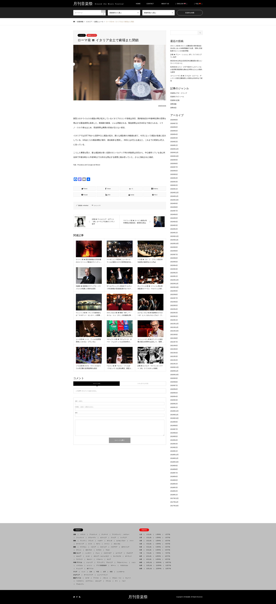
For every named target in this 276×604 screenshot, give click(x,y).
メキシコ (105, 578)
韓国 (111, 571)
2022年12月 (174, 280)
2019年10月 (174, 418)
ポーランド (128, 556)
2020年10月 (174, 374)
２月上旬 (149, 537)
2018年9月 (174, 465)
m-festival (85, 205)
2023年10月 (174, 243)
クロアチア (114, 547)
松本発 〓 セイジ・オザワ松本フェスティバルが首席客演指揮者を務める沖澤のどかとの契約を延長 (186, 69)
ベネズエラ (79, 581)
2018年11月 (174, 458)
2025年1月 (174, 189)
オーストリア (80, 544)
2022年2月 (174, 316)
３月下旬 (167, 540)
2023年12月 (174, 236)
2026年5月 (174, 131)
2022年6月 (174, 302)
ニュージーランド (102, 575)
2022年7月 (174, 298)
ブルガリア (129, 553)
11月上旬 (149, 565)
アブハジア (99, 562)
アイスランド (115, 534)
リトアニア (123, 537)
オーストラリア (88, 575)
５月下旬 (167, 547)
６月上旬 (149, 550)
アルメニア (109, 562)
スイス (90, 544)
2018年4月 (174, 484)
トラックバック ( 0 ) (142, 383)
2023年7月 (174, 254)
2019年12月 (174, 411)
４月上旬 (149, 544)
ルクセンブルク (121, 540)
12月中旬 (159, 568)
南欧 (75, 547)
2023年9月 (174, 247)
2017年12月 (174, 498)
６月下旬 (167, 550)
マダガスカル (123, 565)
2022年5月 (174, 305)
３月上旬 (149, 540)
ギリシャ (79, 550)
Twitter (74, 597)
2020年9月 (174, 378)
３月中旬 (158, 540)
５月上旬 (149, 547)
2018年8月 (174, 469)
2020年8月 (174, 382)
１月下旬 (167, 534)
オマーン (113, 565)
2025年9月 (174, 160)
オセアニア (77, 575)
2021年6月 (174, 345)
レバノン (89, 565)
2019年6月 (174, 433)
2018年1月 (174, 495)
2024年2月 (174, 229)
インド (83, 571)
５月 (141, 547)
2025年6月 (174, 171)
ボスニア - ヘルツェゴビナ (101, 556)
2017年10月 (174, 506)
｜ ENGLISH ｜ (181, 4)
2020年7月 (174, 385)
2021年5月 (174, 349)
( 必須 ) (78, 401)
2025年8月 (174, 163)
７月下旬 (167, 553)
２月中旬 (158, 537)
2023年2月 (174, 273)
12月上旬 (149, 568)
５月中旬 (158, 547)
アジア (75, 571)
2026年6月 (174, 127)
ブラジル (108, 581)
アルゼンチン (79, 584)
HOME (138, 4)
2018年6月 (174, 476)
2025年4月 (174, 178)
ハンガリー (88, 553)
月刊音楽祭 (138, 597)
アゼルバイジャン (122, 562)
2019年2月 (174, 447)
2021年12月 (174, 324)
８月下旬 (167, 556)
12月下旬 (168, 568)
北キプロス (88, 550)
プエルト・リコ (116, 578)
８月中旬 (158, 556)
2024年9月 (174, 203)
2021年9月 (174, 334)
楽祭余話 (173, 107)
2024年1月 (174, 233)
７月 (141, 553)
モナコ (98, 544)
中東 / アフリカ (78, 562)
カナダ (87, 578)
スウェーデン (92, 537)
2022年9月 (174, 291)
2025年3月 (174, 182)
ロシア (109, 559)
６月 (141, 550)
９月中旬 (158, 559)
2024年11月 (174, 196)
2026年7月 (174, 123)
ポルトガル (117, 544)
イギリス (83, 534)
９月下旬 (167, 559)
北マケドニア (125, 547)
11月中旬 (159, 565)
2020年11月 (174, 371)
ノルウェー (126, 534)
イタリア (81, 35)
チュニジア (79, 568)
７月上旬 (149, 553)
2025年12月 (174, 149)
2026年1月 (174, 145)
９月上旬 (149, 559)
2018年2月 (174, 491)
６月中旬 (158, 550)
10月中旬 (159, 562)
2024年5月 (174, 218)
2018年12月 (174, 454)
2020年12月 (174, 367)
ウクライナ (79, 559)
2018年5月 (174, 480)
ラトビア (113, 537)
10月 (141, 562)
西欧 (75, 540)
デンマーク (104, 534)
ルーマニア (118, 553)
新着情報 (80, 22)
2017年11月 (174, 502)
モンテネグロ (117, 556)
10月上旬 (149, 562)
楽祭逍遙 (173, 104)
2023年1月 (174, 276)
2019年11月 (174, 415)
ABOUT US (165, 4)
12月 (141, 568)
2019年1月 (174, 451)
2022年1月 (174, 320)
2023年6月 (174, 258)
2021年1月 (174, 364)
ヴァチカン (83, 547)
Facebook (77, 597)
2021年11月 (174, 327)
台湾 (104, 571)
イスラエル (79, 565)
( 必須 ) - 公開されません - (84, 407)
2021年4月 (174, 353)
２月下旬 (167, 537)
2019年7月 (174, 429)
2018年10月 (174, 462)
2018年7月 (174, 473)
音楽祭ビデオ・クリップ (178, 93)
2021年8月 (174, 338)
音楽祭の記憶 (174, 100)
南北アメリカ (77, 578)
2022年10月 (174, 287)
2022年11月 (174, 283)
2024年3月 (174, 225)
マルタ (107, 550)
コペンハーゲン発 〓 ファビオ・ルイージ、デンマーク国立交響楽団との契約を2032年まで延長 (186, 78)
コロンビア (98, 581)
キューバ (128, 578)
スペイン (107, 544)
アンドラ (82, 540)
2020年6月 (174, 389)
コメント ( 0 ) (96, 383)
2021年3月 (174, 356)
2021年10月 (174, 331)
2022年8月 (174, 294)
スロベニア (103, 547)
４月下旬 (167, 544)
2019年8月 (174, 425)
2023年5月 (174, 262)
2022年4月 (174, 309)
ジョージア (89, 562)
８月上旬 (149, 556)
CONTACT (150, 4)
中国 (97, 571)
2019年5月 (174, 436)
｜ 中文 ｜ (198, 4)
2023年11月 (174, 240)
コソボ (87, 556)
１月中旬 (158, 534)
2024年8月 (174, 207)
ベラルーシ (99, 559)
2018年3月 (174, 487)
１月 (141, 534)
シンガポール (120, 571)
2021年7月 (174, 342)
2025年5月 (174, 174)
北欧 (75, 534)
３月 (141, 540)
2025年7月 (174, 167)
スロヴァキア (107, 553)
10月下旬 (168, 562)
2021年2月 (174, 360)
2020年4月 (174, 396)
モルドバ (89, 559)
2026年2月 (174, 141)
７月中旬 (158, 553)
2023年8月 (174, 251)
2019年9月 (174, 422)
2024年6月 (174, 214)
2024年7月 (174, 211)
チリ (116, 581)
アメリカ (96, 578)
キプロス (99, 550)
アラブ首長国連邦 (101, 565)
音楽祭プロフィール (177, 96)
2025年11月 (174, 152)
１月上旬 (149, 534)
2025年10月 (174, 156)
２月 (141, 537)
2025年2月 (174, 185)
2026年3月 (174, 138)
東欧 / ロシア (77, 553)
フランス (91, 540)
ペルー (124, 581)
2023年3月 (174, 269)
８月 (141, 556)
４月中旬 (158, 544)
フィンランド (80, 537)
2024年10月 (174, 200)
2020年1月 (174, 407)
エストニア (103, 537)
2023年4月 (174, 265)
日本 (90, 571)
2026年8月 (174, 120)
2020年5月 (174, 393)
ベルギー (100, 540)
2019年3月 (174, 444)
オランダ (109, 540)
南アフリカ (90, 568)
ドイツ (131, 540)
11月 (141, 565)
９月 (141, 559)
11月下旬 (168, 565)
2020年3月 (174, 400)
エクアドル (88, 581)
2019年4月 (174, 440)
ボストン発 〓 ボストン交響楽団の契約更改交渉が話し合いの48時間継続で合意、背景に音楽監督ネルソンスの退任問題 (186, 48)
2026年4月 (174, 134)
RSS (79, 597)
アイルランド (93, 534)
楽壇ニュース (92, 35)
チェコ (97, 553)
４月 (141, 544)
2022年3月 (174, 313)
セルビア (79, 556)
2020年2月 (174, 404)
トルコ (133, 562)
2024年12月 (174, 192)
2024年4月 (174, 222)
